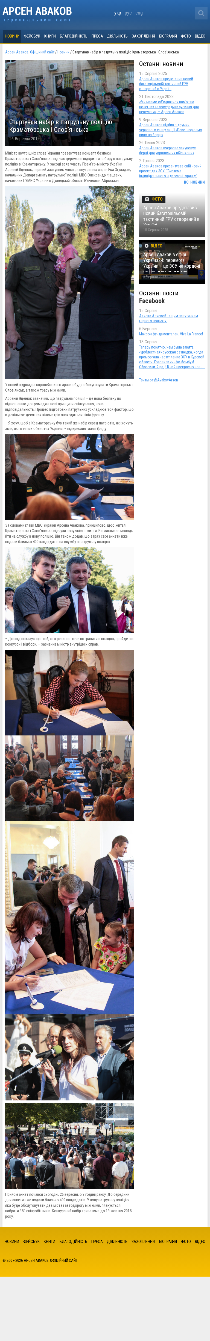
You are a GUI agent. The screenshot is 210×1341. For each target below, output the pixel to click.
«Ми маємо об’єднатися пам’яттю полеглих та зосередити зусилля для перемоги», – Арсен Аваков (169, 107)
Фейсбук (32, 36)
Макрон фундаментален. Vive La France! (171, 334)
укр (117, 13)
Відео (200, 36)
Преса (97, 36)
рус (128, 13)
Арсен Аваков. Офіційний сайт (37, 14)
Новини (12, 36)
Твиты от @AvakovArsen (158, 380)
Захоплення (143, 36)
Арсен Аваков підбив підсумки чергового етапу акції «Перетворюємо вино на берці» (170, 130)
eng (139, 13)
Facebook (152, 301)
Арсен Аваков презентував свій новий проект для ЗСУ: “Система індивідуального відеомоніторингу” (170, 171)
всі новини (194, 182)
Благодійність (74, 36)
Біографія (168, 36)
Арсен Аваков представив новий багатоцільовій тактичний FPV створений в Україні (166, 84)
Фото (186, 36)
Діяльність (117, 36)
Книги (50, 36)
